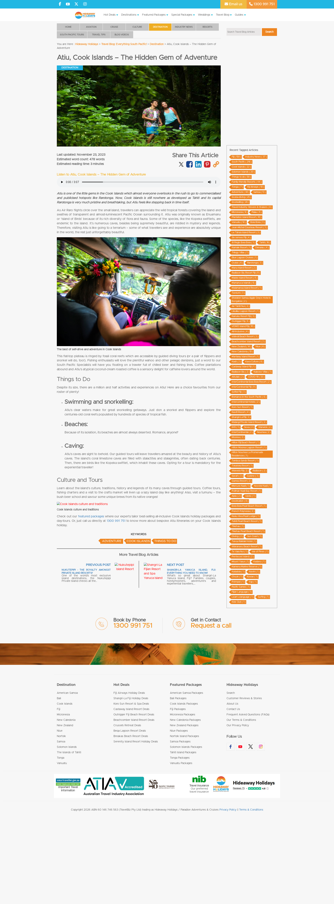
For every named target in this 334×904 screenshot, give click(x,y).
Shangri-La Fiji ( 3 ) (241, 417)
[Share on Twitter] (181, 164)
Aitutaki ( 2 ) (238, 377)
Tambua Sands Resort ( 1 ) (245, 460)
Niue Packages (179, 730)
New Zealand (65, 725)
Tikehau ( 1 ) (238, 526)
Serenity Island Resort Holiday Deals (135, 741)
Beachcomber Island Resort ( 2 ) (248, 341)
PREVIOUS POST (98, 564)
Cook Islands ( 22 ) (241, 167)
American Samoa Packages (186, 693)
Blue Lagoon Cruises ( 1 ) (244, 257)
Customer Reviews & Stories (244, 698)
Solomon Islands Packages (186, 747)
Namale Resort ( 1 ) (241, 247)
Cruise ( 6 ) (237, 263)
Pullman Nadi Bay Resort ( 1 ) (246, 491)
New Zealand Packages (184, 725)
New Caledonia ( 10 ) (242, 351)
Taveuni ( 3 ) (238, 293)
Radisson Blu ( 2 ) (240, 372)
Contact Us (233, 709)
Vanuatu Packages (181, 763)
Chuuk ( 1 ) (237, 576)
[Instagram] (85, 4)
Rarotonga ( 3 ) (254, 263)
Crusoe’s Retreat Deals (127, 725)
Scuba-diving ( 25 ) (241, 197)
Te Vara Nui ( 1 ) (240, 551)
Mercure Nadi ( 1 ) (241, 486)
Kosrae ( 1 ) (252, 576)
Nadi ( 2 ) (236, 361)
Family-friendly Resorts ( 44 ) (247, 182)
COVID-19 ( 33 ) (256, 377)
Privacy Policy (227, 809)
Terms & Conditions (251, 809)
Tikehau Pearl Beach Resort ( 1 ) (248, 531)
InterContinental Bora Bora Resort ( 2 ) (251, 382)
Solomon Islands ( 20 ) (243, 172)
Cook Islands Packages (184, 703)
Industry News (184, 27)
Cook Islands (138, 541)
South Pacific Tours (72, 35)
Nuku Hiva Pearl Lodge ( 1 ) (246, 516)
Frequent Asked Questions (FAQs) (248, 714)
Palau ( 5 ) (257, 212)
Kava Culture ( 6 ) (254, 361)
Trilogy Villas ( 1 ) (240, 252)
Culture (137, 27)
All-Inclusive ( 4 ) (240, 331)
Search (231, 693)
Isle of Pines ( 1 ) (260, 551)
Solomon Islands (67, 747)
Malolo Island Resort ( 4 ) (244, 278)
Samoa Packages (180, 741)
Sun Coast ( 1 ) (254, 536)
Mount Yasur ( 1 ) (240, 561)
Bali (59, 698)
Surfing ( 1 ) (263, 597)
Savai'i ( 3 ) (237, 476)
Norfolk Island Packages (184, 736)
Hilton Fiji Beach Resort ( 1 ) (246, 442)
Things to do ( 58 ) (241, 177)
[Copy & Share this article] (216, 167)
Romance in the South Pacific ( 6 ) (249, 397)
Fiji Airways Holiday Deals (129, 693)
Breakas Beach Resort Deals (130, 736)
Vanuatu (62, 763)
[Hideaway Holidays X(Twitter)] (76, 4)
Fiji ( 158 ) (236, 157)
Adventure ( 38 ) (240, 192)
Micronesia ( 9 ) (239, 212)
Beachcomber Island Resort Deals (133, 720)
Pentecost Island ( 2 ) (243, 556)
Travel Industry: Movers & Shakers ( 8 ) (252, 207)
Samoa (61, 741)
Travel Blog (222, 15)
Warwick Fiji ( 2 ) (240, 470)
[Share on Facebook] (189, 167)
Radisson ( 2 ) (259, 470)
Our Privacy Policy (238, 725)
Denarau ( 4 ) (262, 247)
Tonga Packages (180, 758)
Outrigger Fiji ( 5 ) (241, 321)
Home (68, 27)
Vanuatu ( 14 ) (239, 222)
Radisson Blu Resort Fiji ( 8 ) (246, 273)
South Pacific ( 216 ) (242, 162)
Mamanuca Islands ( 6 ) (243, 283)
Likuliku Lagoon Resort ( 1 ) (245, 311)
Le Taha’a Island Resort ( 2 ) (246, 232)
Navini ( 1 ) (254, 571)
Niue (59, 730)
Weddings (204, 15)
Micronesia (63, 714)
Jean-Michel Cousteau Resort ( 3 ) (249, 227)
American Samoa (67, 693)
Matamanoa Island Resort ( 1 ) (247, 288)
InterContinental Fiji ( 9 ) (244, 387)
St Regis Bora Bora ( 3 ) (243, 242)
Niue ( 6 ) (260, 346)
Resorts (207, 27)
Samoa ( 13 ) (259, 192)
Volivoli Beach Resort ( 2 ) (245, 336)
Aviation (91, 27)
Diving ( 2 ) (237, 536)
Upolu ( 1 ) (250, 496)
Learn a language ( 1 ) (243, 597)
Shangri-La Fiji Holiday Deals (130, 698)
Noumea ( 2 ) (264, 432)
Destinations (128, 15)
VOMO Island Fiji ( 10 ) (243, 326)
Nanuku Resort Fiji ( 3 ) (243, 316)
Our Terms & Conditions (241, 720)
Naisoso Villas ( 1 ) (263, 372)
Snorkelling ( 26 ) (240, 202)
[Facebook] (60, 4)
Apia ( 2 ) (236, 496)
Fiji (58, 709)
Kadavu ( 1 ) (259, 561)
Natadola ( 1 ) (238, 571)
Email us (235, 4)
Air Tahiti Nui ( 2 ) (240, 306)
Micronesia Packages (182, 714)
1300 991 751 (264, 4)
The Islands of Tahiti (69, 752)
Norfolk (61, 736)
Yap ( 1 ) (253, 582)
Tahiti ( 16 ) (264, 242)
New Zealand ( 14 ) (241, 346)
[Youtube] (68, 4)
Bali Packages (178, 698)
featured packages (91, 516)
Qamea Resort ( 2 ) (241, 481)
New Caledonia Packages (185, 720)
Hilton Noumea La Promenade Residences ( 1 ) (247, 454)
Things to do (165, 541)
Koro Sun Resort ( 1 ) (242, 407)
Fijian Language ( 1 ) (242, 592)
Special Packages (181, 15)
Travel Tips (99, 35)
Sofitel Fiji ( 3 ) (239, 392)
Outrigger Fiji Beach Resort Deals (133, 714)
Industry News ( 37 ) (256, 157)
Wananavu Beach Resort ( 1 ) (247, 546)
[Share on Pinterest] (207, 167)
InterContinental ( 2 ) (242, 432)
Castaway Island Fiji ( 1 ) (243, 366)
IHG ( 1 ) (236, 427)
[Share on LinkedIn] (198, 167)
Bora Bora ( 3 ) (257, 222)
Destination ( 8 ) (240, 501)
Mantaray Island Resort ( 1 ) (245, 356)
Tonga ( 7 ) (237, 187)
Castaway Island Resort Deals (131, 709)
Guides (239, 15)
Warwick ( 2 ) (265, 427)
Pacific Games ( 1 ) (241, 587)
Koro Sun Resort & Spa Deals (131, 703)
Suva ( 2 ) (249, 427)
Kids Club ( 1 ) (238, 602)
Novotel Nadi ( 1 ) (263, 486)
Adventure (111, 541)
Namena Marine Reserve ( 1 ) (247, 566)
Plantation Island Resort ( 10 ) (247, 217)
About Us (232, 703)
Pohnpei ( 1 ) (238, 582)
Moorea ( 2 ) (238, 437)
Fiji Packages (178, 709)
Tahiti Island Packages (183, 752)
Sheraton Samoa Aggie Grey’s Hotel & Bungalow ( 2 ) (251, 299)
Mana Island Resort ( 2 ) (244, 268)
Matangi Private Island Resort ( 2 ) (249, 422)
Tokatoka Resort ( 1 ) (242, 465)
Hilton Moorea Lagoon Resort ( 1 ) (249, 447)
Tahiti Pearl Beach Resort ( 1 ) (247, 521)
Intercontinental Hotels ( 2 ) (246, 402)
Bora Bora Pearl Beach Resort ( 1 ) (249, 506)
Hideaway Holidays (242, 685)
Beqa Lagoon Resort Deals (129, 730)
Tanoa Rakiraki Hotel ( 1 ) (244, 541)
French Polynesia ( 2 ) (243, 511)
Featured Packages (154, 15)
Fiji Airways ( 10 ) (255, 187)
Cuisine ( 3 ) (253, 476)
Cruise (114, 27)
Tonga (60, 758)
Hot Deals (110, 15)
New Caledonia (66, 720)
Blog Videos (122, 35)
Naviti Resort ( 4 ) (241, 412)
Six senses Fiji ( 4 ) (241, 237)
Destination (160, 27)
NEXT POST (175, 564)
